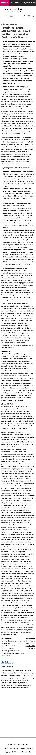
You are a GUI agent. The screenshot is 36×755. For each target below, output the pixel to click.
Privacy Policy (27, 752)
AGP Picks (4, 3)
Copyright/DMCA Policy (12, 752)
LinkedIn (20, 400)
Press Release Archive (21, 744)
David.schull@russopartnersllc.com (13, 653)
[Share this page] (33, 16)
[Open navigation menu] (3, 16)
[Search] (24, 16)
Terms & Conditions (26, 748)
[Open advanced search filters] (28, 16)
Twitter (10, 400)
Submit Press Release (11, 748)
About (10, 744)
